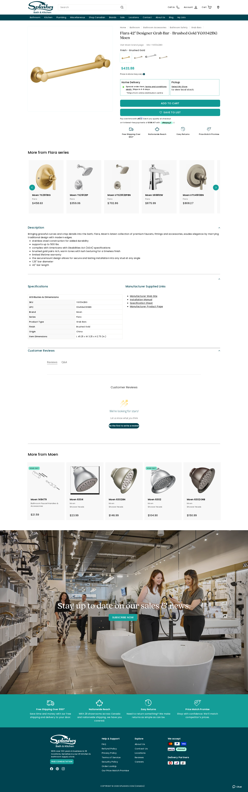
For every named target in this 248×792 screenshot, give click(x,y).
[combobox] (92, 7)
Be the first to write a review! (124, 425)
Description (36, 228)
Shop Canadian (97, 17)
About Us (160, 17)
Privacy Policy (109, 752)
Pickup (176, 82)
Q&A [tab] (64, 362)
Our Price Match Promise (115, 770)
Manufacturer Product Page (146, 306)
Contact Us (141, 748)
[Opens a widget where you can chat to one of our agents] (237, 787)
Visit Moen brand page (132, 44)
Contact (147, 17)
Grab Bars (196, 27)
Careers (139, 761)
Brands (112, 17)
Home (123, 27)
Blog (171, 17)
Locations (134, 17)
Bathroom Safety (179, 27)
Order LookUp (109, 766)
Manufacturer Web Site (143, 296)
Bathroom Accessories (154, 27)
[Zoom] (70, 68)
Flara (52, 152)
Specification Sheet (141, 303)
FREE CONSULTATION (61, 761)
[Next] (216, 187)
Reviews (139, 757)
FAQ (104, 744)
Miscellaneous (77, 17)
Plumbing (61, 17)
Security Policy (110, 761)
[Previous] (32, 187)
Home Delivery (131, 82)
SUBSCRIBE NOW (123, 617)
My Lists (182, 17)
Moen (53, 454)
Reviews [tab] (52, 362)
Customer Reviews (41, 351)
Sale (122, 17)
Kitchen (48, 17)
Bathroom (35, 17)
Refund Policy (109, 748)
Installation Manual (141, 299)
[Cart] (218, 7)
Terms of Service (111, 757)
